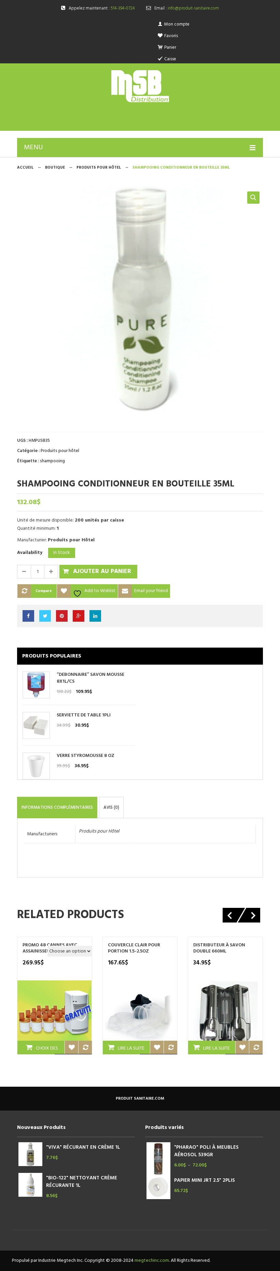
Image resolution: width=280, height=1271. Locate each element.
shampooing (52, 461)
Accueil (25, 168)
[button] (253, 197)
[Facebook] (28, 616)
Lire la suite (131, 1048)
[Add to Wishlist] (71, 1047)
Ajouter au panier (102, 571)
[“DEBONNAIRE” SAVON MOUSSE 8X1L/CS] (36, 685)
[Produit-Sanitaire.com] (140, 86)
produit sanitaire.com (140, 1098)
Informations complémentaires (57, 807)
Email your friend (151, 591)
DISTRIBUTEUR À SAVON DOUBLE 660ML (219, 948)
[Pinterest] (62, 616)
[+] (51, 571)
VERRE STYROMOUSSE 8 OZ (85, 756)
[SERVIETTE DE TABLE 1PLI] (36, 725)
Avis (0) (111, 807)
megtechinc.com (152, 1261)
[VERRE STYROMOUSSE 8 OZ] (36, 766)
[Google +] (78, 616)
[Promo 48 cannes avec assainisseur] (54, 1017)
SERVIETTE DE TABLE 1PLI (84, 715)
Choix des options (44, 1049)
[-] (24, 571)
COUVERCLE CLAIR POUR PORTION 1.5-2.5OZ (134, 948)
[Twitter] (45, 616)
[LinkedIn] (95, 616)
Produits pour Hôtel (99, 831)
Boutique (55, 168)
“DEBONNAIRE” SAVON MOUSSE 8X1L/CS (90, 678)
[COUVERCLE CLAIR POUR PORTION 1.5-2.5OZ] (140, 1017)
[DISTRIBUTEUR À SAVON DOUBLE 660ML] (225, 1017)
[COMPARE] (85, 1047)
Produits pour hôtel (98, 168)
